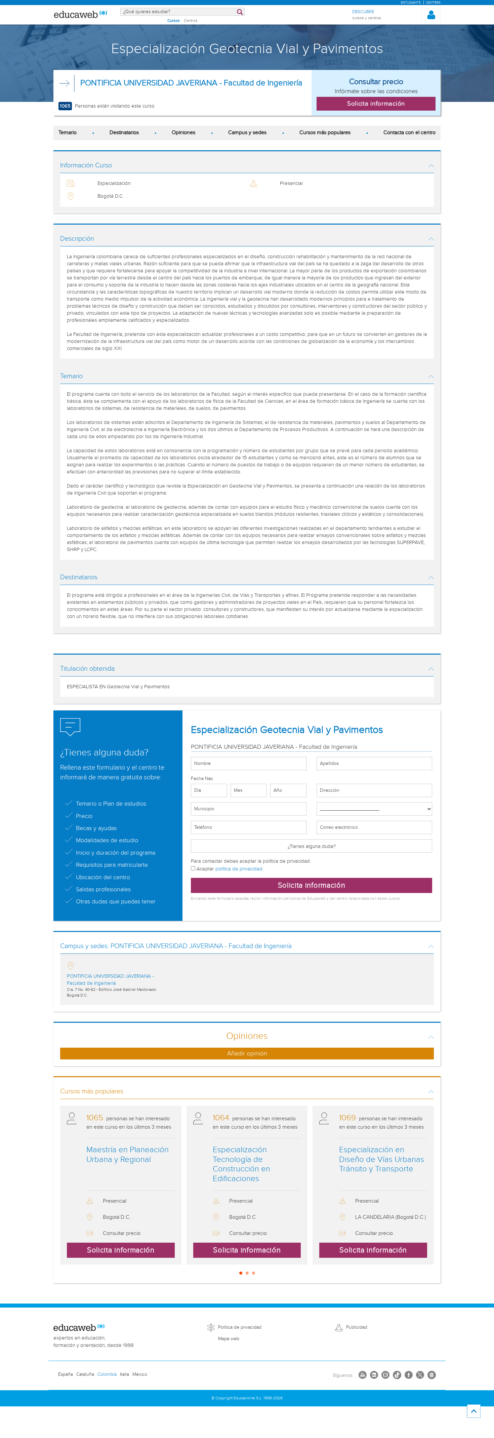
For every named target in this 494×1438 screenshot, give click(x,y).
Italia (124, 1374)
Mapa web (228, 1339)
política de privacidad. (239, 869)
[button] (431, 14)
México (139, 1374)
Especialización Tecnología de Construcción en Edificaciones (241, 1164)
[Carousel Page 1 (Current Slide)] (240, 1273)
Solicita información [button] (376, 103)
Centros (191, 20)
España (65, 1374)
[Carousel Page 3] (253, 1273)
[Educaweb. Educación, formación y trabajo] (80, 15)
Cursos (173, 20)
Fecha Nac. (202, 778)
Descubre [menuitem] (366, 14)
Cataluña (85, 1374)
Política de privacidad (239, 1327)
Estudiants (411, 3)
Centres (433, 3)
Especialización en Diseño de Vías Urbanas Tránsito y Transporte (381, 1159)
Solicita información (311, 885)
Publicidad (356, 1327)
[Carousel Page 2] (247, 1273)
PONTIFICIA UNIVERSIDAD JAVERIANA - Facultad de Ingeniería (191, 83)
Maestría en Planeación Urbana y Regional (127, 1154)
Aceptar (229, 869)
